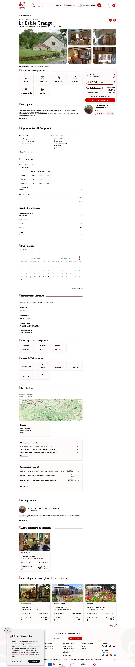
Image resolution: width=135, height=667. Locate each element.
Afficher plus (23, 118)
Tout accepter (34, 661)
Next (46, 543)
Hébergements (26, 15)
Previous (22, 543)
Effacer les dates (77, 288)
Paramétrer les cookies (17, 661)
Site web (110, 113)
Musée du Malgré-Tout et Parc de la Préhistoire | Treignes (37, 449)
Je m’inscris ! (75, 638)
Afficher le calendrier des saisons (29, 208)
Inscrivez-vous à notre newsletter (67, 633)
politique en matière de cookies (21, 654)
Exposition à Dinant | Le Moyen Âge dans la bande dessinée (37, 475)
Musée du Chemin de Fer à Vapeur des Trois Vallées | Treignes (38, 452)
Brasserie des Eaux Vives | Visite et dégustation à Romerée (37, 446)
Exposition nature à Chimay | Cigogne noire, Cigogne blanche (38, 480)
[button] (51, 408)
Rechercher (99, 5)
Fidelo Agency (115, 659)
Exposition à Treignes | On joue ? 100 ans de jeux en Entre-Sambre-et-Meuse (42, 471)
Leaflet (67, 420)
